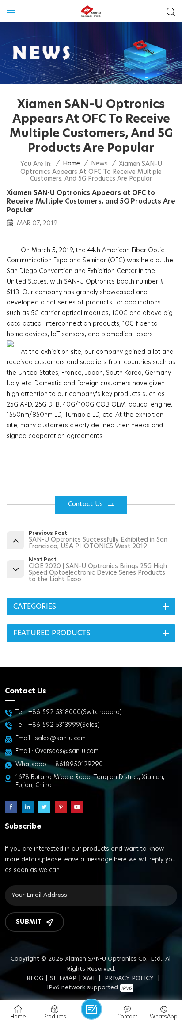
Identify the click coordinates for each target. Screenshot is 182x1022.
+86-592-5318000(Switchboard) (75, 712)
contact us (85, 504)
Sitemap (63, 978)
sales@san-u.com (60, 738)
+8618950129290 (77, 764)
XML (89, 978)
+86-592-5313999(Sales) (64, 725)
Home (71, 164)
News (99, 164)
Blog (35, 978)
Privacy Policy (129, 978)
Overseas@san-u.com (67, 751)
